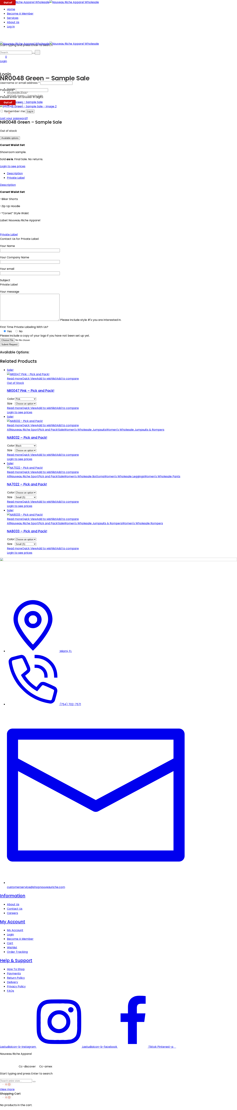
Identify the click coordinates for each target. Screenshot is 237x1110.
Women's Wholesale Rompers (142, 523)
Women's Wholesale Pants (162, 476)
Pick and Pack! (48, 430)
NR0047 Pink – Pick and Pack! (30, 390)
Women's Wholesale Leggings (124, 476)
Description (15, 173)
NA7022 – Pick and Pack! (27, 484)
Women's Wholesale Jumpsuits (85, 430)
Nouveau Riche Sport (24, 430)
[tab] (122, 173)
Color (11, 399)
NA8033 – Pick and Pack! (27, 531)
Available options (10, 138)
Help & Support (16, 960)
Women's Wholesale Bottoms (84, 476)
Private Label (16, 178)
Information (12, 896)
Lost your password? (14, 118)
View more (7, 1089)
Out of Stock (15, 383)
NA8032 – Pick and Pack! (27, 437)
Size (9, 403)
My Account (12, 922)
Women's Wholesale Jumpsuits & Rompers (135, 430)
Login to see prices (12, 166)
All (8, 430)
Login (3, 61)
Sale (61, 430)
